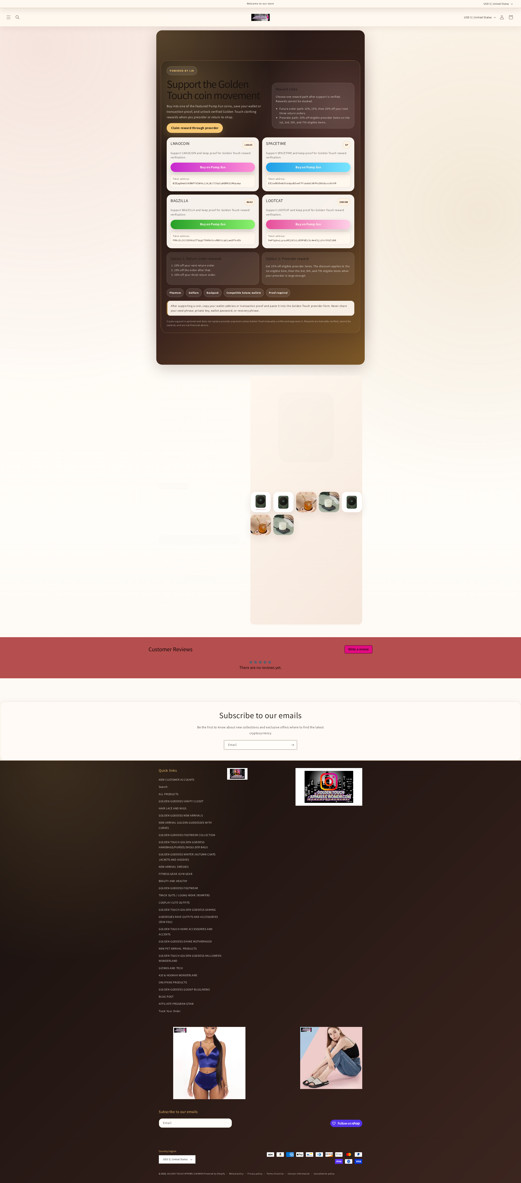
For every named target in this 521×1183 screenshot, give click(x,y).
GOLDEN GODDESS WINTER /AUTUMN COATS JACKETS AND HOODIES (187, 857)
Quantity (164, 504)
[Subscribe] (292, 745)
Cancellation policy (324, 1173)
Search (163, 787)
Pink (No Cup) (172, 495)
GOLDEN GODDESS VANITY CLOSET (181, 801)
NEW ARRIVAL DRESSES (173, 867)
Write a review (358, 649)
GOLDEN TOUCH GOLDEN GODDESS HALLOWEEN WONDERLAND (190, 958)
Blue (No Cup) (204, 486)
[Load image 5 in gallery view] (351, 502)
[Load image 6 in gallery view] (260, 524)
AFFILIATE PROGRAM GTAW (176, 1004)
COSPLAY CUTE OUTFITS (174, 902)
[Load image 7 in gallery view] (283, 524)
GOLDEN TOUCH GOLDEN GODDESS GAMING (187, 910)
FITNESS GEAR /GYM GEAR (175, 874)
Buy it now (199, 540)
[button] (8, 17)
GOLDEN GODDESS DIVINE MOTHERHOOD (185, 941)
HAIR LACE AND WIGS (172, 808)
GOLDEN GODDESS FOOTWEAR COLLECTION (187, 835)
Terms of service (275, 1173)
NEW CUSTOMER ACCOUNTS (176, 780)
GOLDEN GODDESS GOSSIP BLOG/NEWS (184, 989)
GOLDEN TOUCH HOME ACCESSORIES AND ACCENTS (186, 931)
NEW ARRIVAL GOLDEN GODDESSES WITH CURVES (185, 825)
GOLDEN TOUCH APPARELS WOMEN (185, 1173)
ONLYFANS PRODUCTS (173, 982)
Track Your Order (170, 1011)
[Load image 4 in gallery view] (329, 502)
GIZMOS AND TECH (171, 968)
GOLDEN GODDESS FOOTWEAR (178, 888)
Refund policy (236, 1173)
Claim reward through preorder (194, 128)
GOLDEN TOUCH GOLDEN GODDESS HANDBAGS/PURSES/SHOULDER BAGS (183, 844)
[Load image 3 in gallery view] (306, 502)
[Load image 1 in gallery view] (260, 502)
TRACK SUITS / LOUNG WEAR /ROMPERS (184, 895)
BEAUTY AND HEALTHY (173, 881)
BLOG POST (166, 997)
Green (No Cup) (173, 486)
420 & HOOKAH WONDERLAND (178, 975)
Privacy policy (255, 1173)
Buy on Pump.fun (212, 167)
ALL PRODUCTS (168, 794)
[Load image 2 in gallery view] (283, 502)
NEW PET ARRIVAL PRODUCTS (178, 948)
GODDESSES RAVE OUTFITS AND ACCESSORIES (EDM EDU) (188, 919)
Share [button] (167, 621)
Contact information (299, 1173)
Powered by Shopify (214, 1173)
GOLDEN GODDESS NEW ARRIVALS (181, 815)
